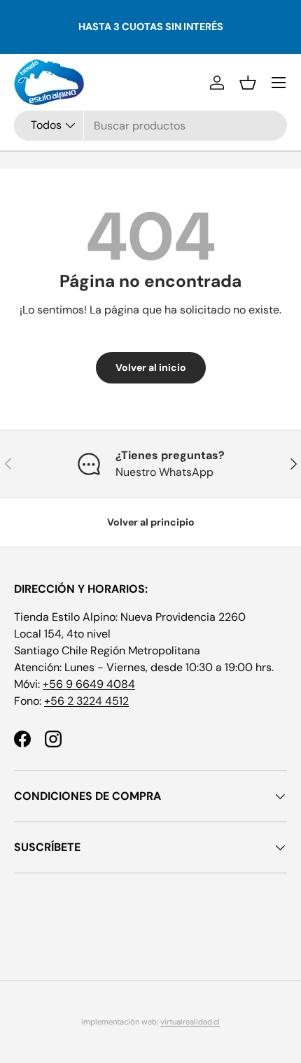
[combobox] (150, 126)
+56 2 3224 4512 (86, 701)
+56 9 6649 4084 (89, 684)
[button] (247, 82)
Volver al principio (151, 522)
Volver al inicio (150, 367)
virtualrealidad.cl (190, 1022)
